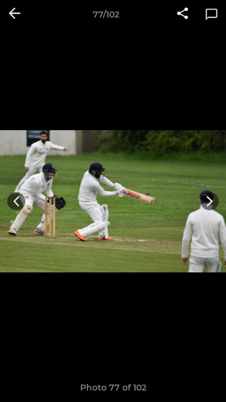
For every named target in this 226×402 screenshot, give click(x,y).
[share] (182, 14)
